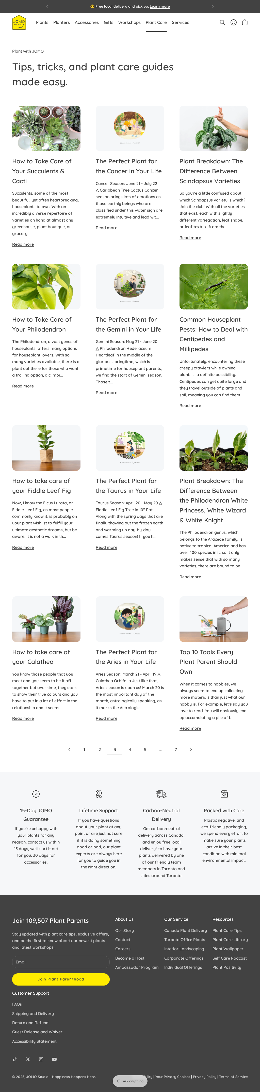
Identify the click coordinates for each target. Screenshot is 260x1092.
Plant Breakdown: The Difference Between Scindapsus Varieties (211, 170)
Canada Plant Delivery (185, 930)
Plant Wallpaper (228, 948)
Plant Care (156, 22)
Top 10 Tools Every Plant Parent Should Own (208, 661)
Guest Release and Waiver (37, 1031)
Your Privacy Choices (172, 1076)
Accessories (87, 22)
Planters (61, 22)
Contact (122, 939)
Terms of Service (233, 1076)
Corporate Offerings (184, 958)
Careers (123, 948)
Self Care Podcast (230, 958)
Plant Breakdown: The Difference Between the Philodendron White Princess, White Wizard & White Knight (214, 500)
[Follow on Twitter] (27, 1059)
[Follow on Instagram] (41, 1059)
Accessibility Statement (34, 1041)
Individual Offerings (183, 967)
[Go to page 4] (191, 749)
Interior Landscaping (184, 948)
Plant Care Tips (227, 930)
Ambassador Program (137, 967)
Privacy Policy (204, 1076)
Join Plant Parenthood (61, 979)
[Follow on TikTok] (14, 1059)
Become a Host (129, 958)
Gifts (108, 22)
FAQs (17, 1004)
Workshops (129, 22)
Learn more (160, 6)
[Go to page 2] (69, 749)
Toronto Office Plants (184, 939)
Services (180, 22)
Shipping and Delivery (33, 1013)
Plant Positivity (227, 967)
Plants (42, 22)
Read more (23, 244)
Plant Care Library (230, 939)
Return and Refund (30, 1022)
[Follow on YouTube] (54, 1059)
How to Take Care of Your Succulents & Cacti (42, 170)
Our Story (124, 930)
